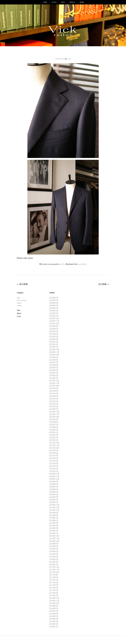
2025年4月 (53, 339)
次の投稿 (103, 284)
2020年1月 (53, 502)
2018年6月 (53, 551)
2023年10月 (54, 385)
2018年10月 (54, 541)
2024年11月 (54, 352)
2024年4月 (53, 370)
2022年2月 (53, 437)
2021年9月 (53, 450)
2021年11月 (54, 445)
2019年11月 (54, 507)
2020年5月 (53, 492)
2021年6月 (53, 458)
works (62, 264)
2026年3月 (53, 310)
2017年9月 (53, 574)
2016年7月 (53, 611)
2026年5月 (53, 305)
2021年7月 (53, 455)
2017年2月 (53, 592)
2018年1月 (53, 564)
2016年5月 (53, 616)
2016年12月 (54, 598)
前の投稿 (22, 284)
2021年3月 (53, 466)
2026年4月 (53, 308)
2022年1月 (53, 440)
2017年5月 (53, 585)
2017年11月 (54, 569)
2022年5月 (53, 429)
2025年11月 (54, 321)
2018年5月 (53, 554)
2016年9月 (53, 605)
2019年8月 (53, 515)
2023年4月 (53, 401)
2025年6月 (53, 334)
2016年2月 (53, 624)
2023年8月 (53, 391)
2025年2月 (53, 344)
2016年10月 (54, 603)
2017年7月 (53, 580)
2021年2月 (53, 468)
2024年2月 (53, 375)
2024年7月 (53, 362)
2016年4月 (53, 618)
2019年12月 (54, 504)
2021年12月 (54, 442)
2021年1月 (53, 471)
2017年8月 (53, 577)
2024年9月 (53, 357)
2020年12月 (54, 473)
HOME (45, 2)
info (18, 297)
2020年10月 (54, 479)
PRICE (63, 2)
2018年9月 (53, 543)
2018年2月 (53, 561)
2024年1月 (53, 378)
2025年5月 (53, 336)
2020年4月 (53, 494)
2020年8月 (53, 484)
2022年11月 (54, 414)
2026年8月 (53, 297)
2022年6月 (53, 427)
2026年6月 (53, 302)
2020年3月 (53, 497)
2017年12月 (54, 567)
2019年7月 (53, 517)
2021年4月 (53, 463)
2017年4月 (53, 587)
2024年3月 (53, 372)
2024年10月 (54, 354)
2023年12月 (54, 380)
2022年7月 (53, 424)
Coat (19, 316)
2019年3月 (53, 528)
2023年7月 (53, 393)
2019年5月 (53, 523)
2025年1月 (53, 346)
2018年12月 (54, 536)
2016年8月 (53, 608)
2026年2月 (53, 313)
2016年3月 (53, 621)
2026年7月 (53, 300)
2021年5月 (53, 460)
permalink (82, 264)
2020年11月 (54, 476)
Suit (18, 310)
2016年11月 (54, 600)
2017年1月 (53, 595)
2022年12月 (54, 411)
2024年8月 (53, 359)
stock (19, 302)
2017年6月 (53, 582)
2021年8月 (53, 453)
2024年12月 (54, 349)
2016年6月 (53, 613)
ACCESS (54, 2)
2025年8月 (53, 328)
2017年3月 (53, 590)
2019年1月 (53, 533)
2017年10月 (54, 572)
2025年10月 (54, 323)
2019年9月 (53, 512)
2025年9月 (53, 326)
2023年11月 (54, 383)
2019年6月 (53, 520)
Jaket (19, 313)
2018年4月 (53, 556)
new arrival (21, 300)
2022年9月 (53, 419)
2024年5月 (53, 367)
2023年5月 (53, 398)
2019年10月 (54, 510)
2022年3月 (53, 435)
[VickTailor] (63, 36)
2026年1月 (53, 315)
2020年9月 (53, 481)
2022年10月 (54, 416)
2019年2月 (53, 530)
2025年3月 (53, 341)
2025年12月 (54, 318)
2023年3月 (53, 403)
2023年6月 (53, 396)
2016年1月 (53, 626)
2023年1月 (53, 409)
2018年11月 (54, 538)
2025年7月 (53, 331)
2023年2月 (53, 406)
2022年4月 (53, 432)
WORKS (82, 2)
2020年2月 (53, 499)
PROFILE (72, 2)
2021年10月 (54, 447)
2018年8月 (53, 546)
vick (69, 58)
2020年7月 (53, 486)
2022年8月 (53, 422)
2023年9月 (53, 388)
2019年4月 (53, 525)
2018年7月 (53, 548)
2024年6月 (53, 365)
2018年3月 (53, 559)
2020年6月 (53, 489)
